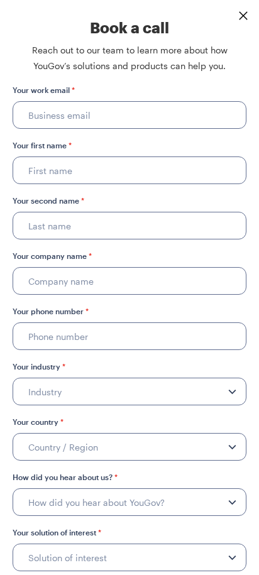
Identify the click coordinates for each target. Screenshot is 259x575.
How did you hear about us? (65, 477)
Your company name (52, 255)
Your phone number (51, 311)
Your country (38, 421)
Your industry (39, 366)
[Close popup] (243, 15)
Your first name (42, 145)
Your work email (44, 89)
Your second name (48, 200)
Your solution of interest (57, 532)
